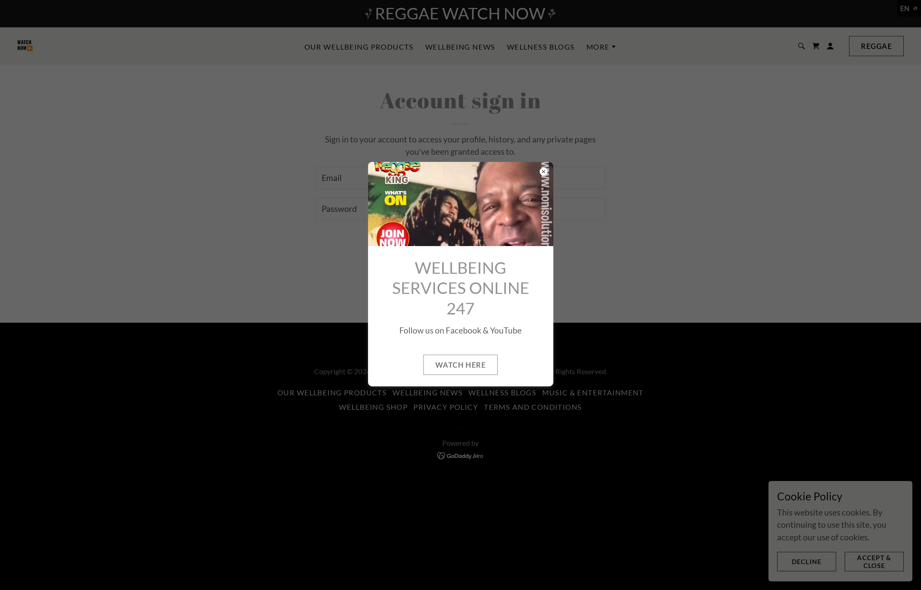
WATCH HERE (460, 364)
